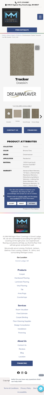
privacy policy (22, 196)
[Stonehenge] (26, 113)
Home (4, 35)
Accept (11, 203)
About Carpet (11, 35)
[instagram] (22, 372)
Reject (21, 203)
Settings (32, 203)
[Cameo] (17, 113)
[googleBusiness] (26, 372)
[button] (22, 29)
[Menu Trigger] (40, 17)
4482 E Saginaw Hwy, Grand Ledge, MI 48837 (23, 5)
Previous (3, 113)
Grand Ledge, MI (22, 261)
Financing (32, 130)
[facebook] (18, 372)
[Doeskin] (8, 113)
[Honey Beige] (35, 113)
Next (40, 113)
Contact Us (12, 130)
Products (18, 35)
